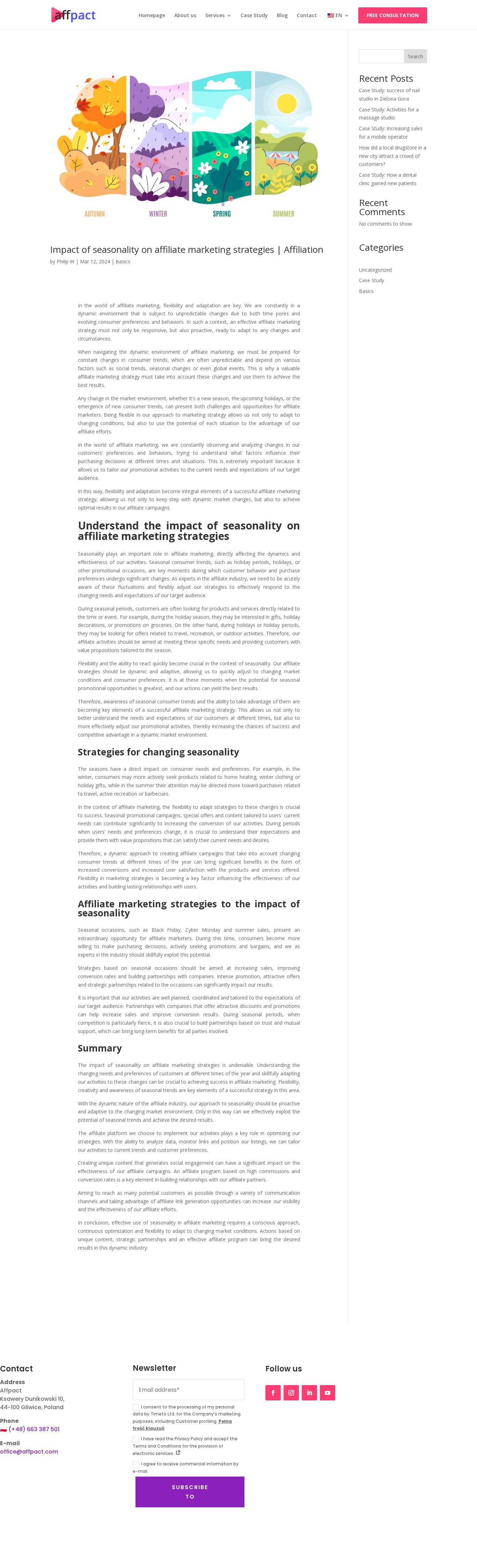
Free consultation (393, 15)
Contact (307, 16)
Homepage (152, 16)
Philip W (65, 261)
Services (215, 16)
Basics (123, 261)
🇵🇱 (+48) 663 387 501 (29, 1429)
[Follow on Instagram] (291, 1392)
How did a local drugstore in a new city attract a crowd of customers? (392, 156)
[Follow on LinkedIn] (309, 1392)
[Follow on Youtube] (327, 1392)
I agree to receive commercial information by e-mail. (186, 1467)
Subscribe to (190, 1492)
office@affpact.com (29, 1452)
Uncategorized (375, 269)
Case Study (254, 16)
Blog (282, 16)
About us (185, 16)
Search (415, 56)
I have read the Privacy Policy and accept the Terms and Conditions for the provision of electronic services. (185, 1446)
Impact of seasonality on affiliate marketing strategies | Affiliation (186, 249)
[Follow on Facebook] (273, 1392)
